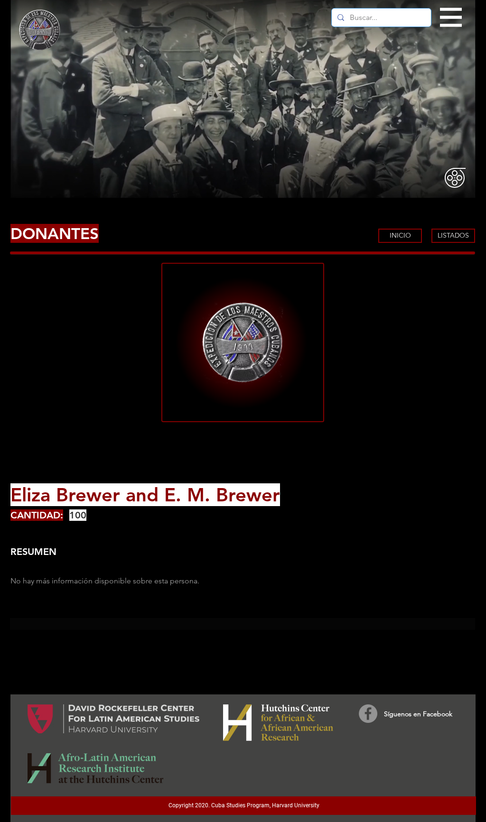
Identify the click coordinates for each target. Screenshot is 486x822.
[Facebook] (368, 713)
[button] (451, 17)
